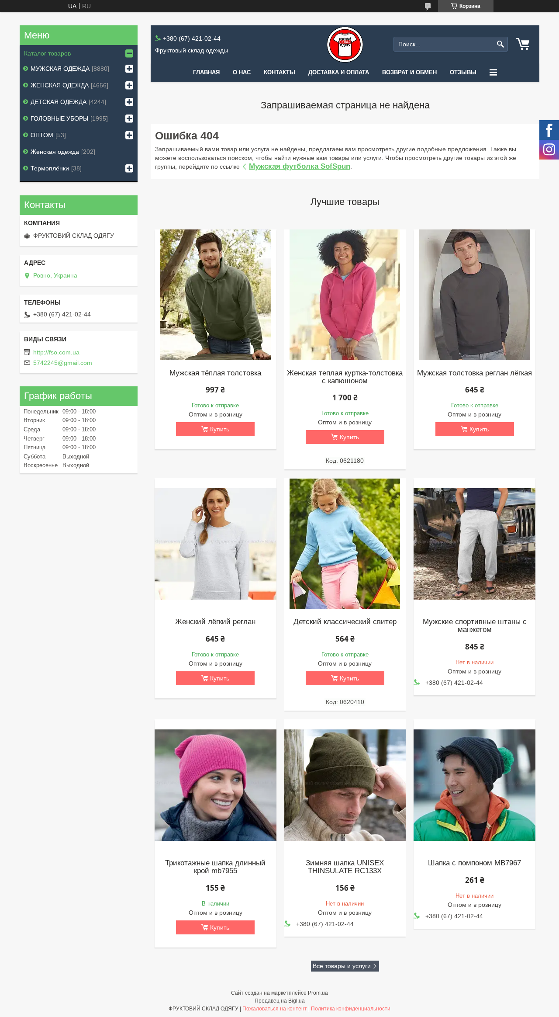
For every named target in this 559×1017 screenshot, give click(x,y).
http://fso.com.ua (56, 352)
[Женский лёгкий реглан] (215, 543)
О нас (242, 72)
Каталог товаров (47, 53)
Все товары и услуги (342, 965)
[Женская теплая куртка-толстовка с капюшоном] (345, 295)
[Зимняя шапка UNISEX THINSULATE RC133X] (345, 784)
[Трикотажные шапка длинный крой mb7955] (215, 784)
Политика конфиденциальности (350, 1009)
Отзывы (463, 72)
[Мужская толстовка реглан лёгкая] (474, 295)
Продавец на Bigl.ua (280, 1001)
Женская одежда (55, 151)
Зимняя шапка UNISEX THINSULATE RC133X (345, 867)
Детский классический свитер (345, 622)
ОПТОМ (42, 135)
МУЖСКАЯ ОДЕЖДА (60, 68)
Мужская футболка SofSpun (299, 166)
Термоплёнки (50, 168)
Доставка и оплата (338, 72)
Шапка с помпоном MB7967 (474, 863)
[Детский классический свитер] (345, 543)
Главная (206, 72)
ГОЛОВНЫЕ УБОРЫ (59, 118)
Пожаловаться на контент (274, 1009)
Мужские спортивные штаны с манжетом (475, 626)
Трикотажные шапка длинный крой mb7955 (215, 867)
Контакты (279, 72)
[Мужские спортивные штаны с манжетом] (474, 543)
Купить (219, 429)
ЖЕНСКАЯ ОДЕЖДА (60, 85)
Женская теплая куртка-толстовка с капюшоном (345, 377)
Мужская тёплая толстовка (215, 373)
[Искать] (500, 44)
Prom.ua (318, 993)
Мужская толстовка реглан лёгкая (474, 373)
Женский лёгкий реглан (215, 622)
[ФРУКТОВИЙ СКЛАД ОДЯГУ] (345, 44)
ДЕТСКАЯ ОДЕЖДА (58, 101)
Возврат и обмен (409, 72)
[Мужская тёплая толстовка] (215, 295)
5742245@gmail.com (62, 362)
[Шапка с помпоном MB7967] (474, 784)
